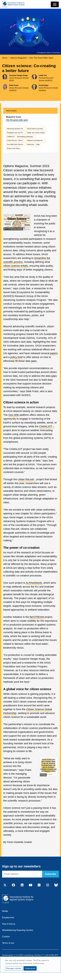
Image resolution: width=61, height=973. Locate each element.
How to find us (8, 924)
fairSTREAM (37, 617)
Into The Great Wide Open (41, 58)
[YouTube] (30, 885)
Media (5, 911)
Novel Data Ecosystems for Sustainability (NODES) (36, 128)
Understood (30, 968)
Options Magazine (18, 58)
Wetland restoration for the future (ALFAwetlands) (36, 140)
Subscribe (50, 874)
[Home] (13, 4)
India (37, 144)
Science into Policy (13, 148)
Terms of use (8, 943)
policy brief (16, 357)
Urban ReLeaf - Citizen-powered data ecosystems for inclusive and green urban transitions (16, 140)
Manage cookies (13, 968)
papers (54, 353)
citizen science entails (15, 265)
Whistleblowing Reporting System (17, 930)
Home (5, 58)
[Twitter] (5, 885)
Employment (8, 917)
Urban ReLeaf (26, 479)
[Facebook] (13, 885)
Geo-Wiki (13, 415)
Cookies (6, 936)
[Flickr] (39, 885)
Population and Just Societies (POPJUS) (16, 132)
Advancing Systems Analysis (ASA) (16, 128)
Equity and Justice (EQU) (36, 132)
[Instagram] (47, 885)
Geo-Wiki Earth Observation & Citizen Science (16, 144)
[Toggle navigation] (55, 4)
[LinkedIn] (22, 885)
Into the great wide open (17, 120)
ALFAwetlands (34, 582)
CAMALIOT (11, 136)
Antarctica (30, 144)
